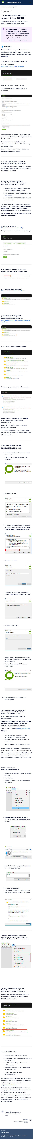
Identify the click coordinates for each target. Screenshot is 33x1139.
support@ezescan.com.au (8, 1085)
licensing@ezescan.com (23, 728)
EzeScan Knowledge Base (13, 2)
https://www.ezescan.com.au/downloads (13, 291)
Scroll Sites (3, 1136)
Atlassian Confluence (12, 1136)
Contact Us (3, 1130)
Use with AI (6, 11)
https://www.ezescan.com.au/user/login (12, 66)
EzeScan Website (5, 1132)
